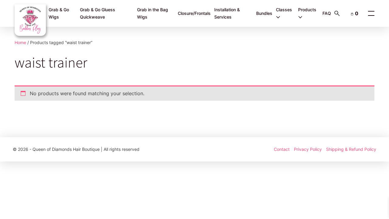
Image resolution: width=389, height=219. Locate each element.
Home (20, 42)
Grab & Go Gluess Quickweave (97, 13)
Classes (284, 9)
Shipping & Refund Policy (351, 149)
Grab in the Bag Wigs (152, 13)
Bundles (264, 13)
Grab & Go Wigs (59, 13)
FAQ (326, 13)
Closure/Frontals (194, 13)
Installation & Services (227, 13)
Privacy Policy (308, 149)
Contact (282, 149)
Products (307, 9)
